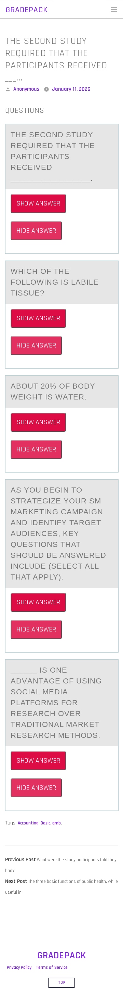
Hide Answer (36, 230)
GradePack (26, 10)
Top (61, 982)
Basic (45, 823)
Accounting (28, 823)
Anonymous (26, 89)
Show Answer (38, 203)
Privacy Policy (19, 967)
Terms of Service (52, 967)
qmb (56, 823)
